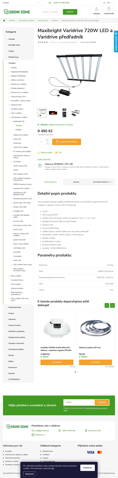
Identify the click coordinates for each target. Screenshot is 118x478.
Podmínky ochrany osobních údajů (17, 465)
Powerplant (17, 256)
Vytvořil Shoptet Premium (106, 473)
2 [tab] (77, 372)
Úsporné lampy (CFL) (18, 97)
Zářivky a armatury (17, 80)
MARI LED (17, 260)
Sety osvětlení (16, 276)
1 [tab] (75, 372)
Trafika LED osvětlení (20, 135)
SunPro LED (17, 229)
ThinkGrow (17, 143)
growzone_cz (40, 435)
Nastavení (29, 474)
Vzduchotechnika (14, 307)
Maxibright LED (18, 121)
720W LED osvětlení (20, 147)
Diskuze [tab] (76, 182)
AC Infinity (17, 162)
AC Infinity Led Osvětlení (22, 151)
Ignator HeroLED (19, 240)
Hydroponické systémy (16, 337)
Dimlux (15, 170)
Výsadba (11, 39)
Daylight (18, 130)
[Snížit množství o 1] (47, 143)
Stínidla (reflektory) (17, 88)
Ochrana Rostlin (14, 325)
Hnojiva (11, 313)
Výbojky (14, 68)
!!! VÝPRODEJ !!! (14, 379)
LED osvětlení (16, 284)
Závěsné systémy (17, 288)
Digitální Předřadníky (18, 76)
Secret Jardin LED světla (22, 203)
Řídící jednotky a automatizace (17, 293)
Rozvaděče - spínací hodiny (21, 101)
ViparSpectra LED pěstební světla (19, 194)
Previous (107, 305)
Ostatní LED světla (20, 207)
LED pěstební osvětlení (19, 117)
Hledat (70, 12)
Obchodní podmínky (12, 458)
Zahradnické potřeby (16, 349)
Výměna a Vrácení (11, 461)
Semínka (11, 373)
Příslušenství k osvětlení (19, 92)
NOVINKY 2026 (14, 45)
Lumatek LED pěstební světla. (21, 216)
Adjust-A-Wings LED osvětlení (21, 235)
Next (112, 305)
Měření (10, 361)
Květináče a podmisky (16, 331)
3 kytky (11, 51)
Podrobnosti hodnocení (68, 42)
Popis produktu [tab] (50, 182)
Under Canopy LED (20, 166)
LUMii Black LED (19, 248)
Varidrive (19, 125)
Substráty (12, 319)
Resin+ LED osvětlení (20, 244)
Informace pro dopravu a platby (16, 455)
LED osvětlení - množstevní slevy (19, 270)
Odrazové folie (16, 105)
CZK (108, 3)
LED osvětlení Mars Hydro (22, 264)
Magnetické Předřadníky (19, 72)
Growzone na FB (94, 431)
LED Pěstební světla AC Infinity (21, 157)
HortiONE (16, 252)
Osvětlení (12, 63)
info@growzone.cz (42, 431)
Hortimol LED (18, 221)
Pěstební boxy (13, 57)
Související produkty (101, 182)
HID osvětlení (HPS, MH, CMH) (20, 299)
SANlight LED (18, 211)
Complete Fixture (17, 280)
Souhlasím (87, 467)
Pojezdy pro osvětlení (18, 84)
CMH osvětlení (16, 113)
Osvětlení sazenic (17, 109)
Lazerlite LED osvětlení (21, 188)
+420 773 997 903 (68, 431)
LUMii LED (17, 139)
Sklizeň (11, 355)
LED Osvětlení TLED (20, 174)
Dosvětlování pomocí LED (22, 199)
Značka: (44, 159)
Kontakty (6, 3)
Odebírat (102, 402)
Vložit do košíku (68, 142)
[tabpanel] (57, 340)
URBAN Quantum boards (22, 184)
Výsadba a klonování (16, 343)
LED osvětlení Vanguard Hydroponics (21, 179)
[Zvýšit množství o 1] (47, 140)
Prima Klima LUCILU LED (22, 225)
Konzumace (12, 367)
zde (52, 468)
